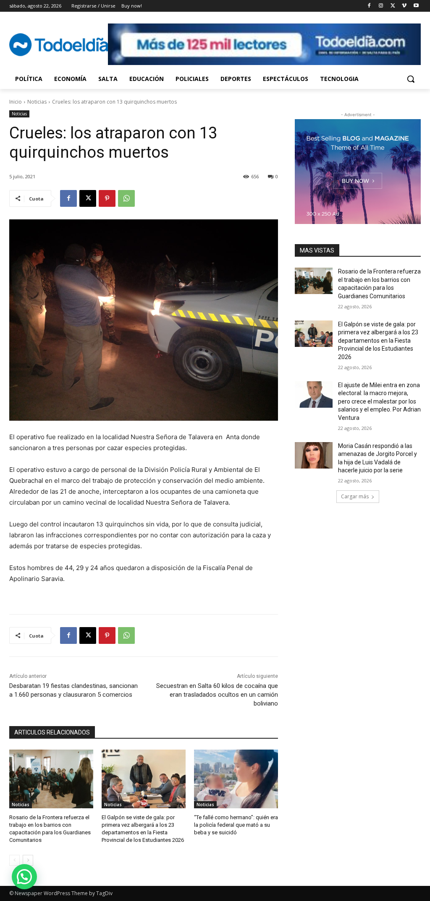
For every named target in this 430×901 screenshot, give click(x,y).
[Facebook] (369, 6)
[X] (393, 6)
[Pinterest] (107, 198)
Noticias (37, 101)
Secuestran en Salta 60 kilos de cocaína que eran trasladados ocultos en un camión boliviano (217, 694)
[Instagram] (381, 6)
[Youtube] (416, 6)
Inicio (15, 101)
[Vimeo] (404, 6)
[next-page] (28, 860)
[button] (411, 79)
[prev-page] (14, 860)
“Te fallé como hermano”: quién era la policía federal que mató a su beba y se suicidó (236, 825)
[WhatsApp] (126, 198)
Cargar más (355, 496)
